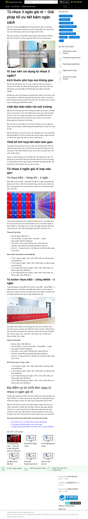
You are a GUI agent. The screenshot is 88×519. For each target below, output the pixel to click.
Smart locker (65, 19)
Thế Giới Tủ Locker (17, 398)
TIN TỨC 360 (15, 6)
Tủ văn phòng (11, 162)
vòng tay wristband (66, 23)
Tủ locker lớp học (66, 30)
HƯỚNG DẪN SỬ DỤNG (28, 6)
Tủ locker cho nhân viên (68, 26)
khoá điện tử (74, 37)
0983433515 (71, 483)
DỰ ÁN (7, 6)
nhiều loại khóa (14, 294)
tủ (61, 40)
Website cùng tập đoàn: (66, 506)
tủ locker (45, 331)
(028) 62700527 (72, 489)
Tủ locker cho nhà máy (67, 33)
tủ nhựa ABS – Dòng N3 (22, 181)
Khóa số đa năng (66, 16)
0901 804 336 (72, 476)
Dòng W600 (48, 287)
